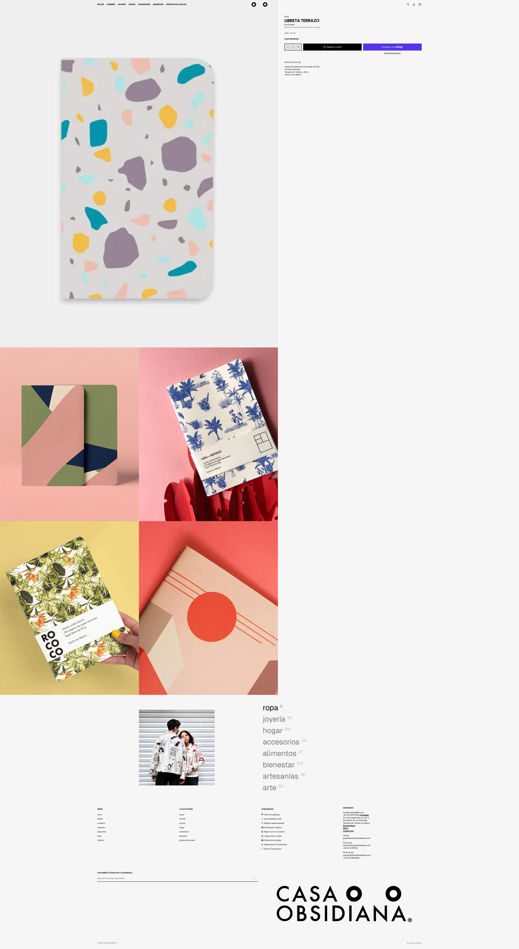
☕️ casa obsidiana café (271, 819)
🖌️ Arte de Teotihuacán (271, 848)
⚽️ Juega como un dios (271, 836)
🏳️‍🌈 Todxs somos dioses (271, 840)
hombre (182, 819)
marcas (100, 840)
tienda (100, 819)
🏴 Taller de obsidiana (270, 814)
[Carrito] (420, 4)
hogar (181, 827)
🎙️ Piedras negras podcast (272, 823)
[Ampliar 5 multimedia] (208, 608)
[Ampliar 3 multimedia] (208, 434)
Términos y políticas (414, 943)
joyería (182, 823)
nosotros (101, 827)
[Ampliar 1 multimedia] (139, 173)
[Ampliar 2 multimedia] (69, 434)
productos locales (187, 840)
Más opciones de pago (392, 53)
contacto (101, 823)
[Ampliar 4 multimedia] (69, 608)
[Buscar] (408, 4)
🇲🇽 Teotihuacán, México (271, 827)
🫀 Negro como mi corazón (273, 831)
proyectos (101, 831)
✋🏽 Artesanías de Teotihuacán (274, 844)
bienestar (183, 836)
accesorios (184, 831)
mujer (181, 814)
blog (99, 836)
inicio (99, 814)
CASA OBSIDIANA (110, 943)
